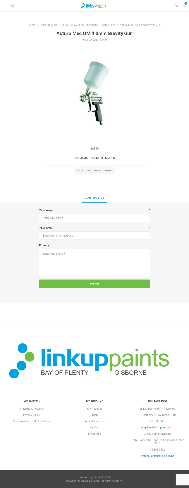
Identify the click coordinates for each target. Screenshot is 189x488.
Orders (94, 415)
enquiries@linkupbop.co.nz (157, 427)
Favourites (94, 433)
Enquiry (44, 245)
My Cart (94, 427)
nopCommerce (102, 477)
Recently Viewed (94, 421)
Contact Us (94, 197)
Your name (46, 210)
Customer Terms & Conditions (31, 421)
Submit (94, 283)
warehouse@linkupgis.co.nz (157, 456)
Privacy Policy (31, 415)
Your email (46, 228)
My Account (94, 408)
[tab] (94, 198)
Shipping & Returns (31, 408)
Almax (103, 39)
